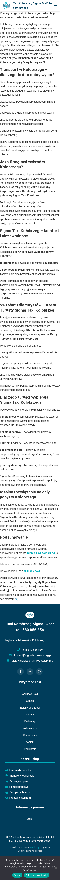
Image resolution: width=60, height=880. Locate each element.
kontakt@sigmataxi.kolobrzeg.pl (33, 655)
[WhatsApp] (39, 671)
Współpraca (30, 735)
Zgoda (17, 875)
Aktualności (30, 728)
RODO (30, 819)
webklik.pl (35, 847)
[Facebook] (20, 671)
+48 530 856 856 (33, 649)
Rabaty (30, 714)
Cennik (30, 700)
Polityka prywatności (37, 875)
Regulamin (30, 749)
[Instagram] (30, 671)
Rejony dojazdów (30, 707)
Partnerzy (30, 721)
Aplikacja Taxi (30, 694)
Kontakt (30, 742)
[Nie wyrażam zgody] (56, 868)
